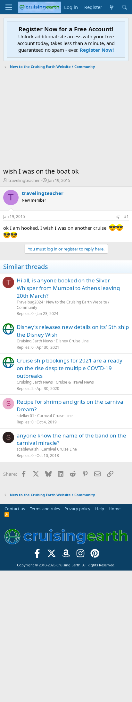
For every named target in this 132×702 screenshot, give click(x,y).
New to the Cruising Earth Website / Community (63, 304)
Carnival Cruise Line (55, 415)
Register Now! (97, 50)
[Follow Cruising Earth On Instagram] (80, 555)
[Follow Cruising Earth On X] (52, 555)
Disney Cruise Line (72, 341)
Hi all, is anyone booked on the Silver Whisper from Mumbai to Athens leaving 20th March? (68, 288)
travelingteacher (24, 180)
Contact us (14, 509)
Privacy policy (77, 509)
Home (114, 509)
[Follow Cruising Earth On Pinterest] (94, 555)
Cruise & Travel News (75, 382)
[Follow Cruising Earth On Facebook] (37, 555)
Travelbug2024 (30, 302)
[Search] (124, 7)
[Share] (117, 216)
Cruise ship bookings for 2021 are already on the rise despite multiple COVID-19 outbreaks (69, 368)
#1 (126, 216)
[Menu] (8, 7)
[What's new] (111, 7)
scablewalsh (27, 449)
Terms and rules (45, 509)
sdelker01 (25, 415)
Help (99, 509)
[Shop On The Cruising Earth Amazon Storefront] (66, 555)
